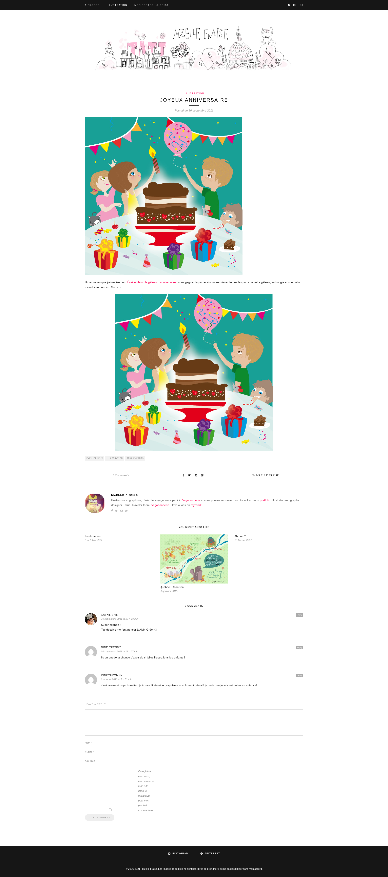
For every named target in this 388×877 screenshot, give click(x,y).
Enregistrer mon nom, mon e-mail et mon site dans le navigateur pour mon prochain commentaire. (146, 791)
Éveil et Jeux (135, 282)
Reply (299, 615)
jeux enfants (135, 458)
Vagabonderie (191, 500)
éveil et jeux (94, 458)
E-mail (89, 751)
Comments (121, 475)
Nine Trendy (111, 647)
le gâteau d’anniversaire (160, 282)
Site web (90, 760)
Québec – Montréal (172, 587)
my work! (196, 505)
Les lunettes (92, 536)
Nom (88, 742)
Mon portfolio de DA (151, 5)
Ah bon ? (240, 536)
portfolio (265, 500)
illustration (115, 458)
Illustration (117, 5)
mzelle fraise (267, 475)
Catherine (109, 614)
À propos (92, 5)
